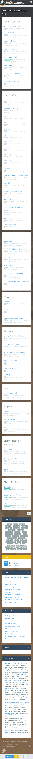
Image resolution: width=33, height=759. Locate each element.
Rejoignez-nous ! (11, 743)
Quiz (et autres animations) (14, 273)
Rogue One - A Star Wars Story (15, 191)
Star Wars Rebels (10, 224)
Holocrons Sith (9, 634)
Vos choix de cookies (22, 741)
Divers (15, 524)
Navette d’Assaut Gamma (12, 688)
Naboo (18, 732)
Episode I (7, 116)
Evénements (9, 532)
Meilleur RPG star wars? (11, 602)
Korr (23, 672)
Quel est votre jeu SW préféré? (13, 600)
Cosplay (7, 257)
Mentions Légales (11, 741)
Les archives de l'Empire (11, 639)
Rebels (16, 539)
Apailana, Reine (9, 730)
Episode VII (8, 154)
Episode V (7, 141)
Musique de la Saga (11, 108)
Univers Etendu (10, 549)
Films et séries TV (10, 459)
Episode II (7, 122)
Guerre (7, 707)
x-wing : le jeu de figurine (12, 597)
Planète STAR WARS (15, 2)
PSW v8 (4, 741)
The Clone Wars (10, 547)
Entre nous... (8, 241)
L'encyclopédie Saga (11, 82)
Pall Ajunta (8, 663)
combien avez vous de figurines (13, 589)
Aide (16, 756)
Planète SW (22, 537)
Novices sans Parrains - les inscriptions (15, 636)
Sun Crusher (8, 680)
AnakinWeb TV (9, 65)
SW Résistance (21, 545)
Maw (27, 684)
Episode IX (8, 168)
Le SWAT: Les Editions (12, 375)
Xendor (9, 671)
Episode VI (8, 148)
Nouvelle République (11, 713)
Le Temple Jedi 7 (9, 616)
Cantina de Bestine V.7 (11, 631)
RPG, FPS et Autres (10, 360)
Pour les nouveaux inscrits (13, 49)
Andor (9, 524)
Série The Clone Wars (11, 218)
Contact (4, 743)
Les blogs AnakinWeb (12, 73)
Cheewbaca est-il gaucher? (12, 594)
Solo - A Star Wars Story (12, 199)
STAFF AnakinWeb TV (11, 57)
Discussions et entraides (13, 344)
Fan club (17, 532)
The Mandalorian (22, 547)
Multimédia (24, 536)
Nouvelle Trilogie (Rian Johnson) (16, 175)
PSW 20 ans (9, 539)
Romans (7, 301)
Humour (24, 532)
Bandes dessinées (10, 310)
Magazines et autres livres (13, 318)
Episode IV (8, 135)
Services (10, 543)
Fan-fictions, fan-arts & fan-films (15, 249)
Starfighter (11, 545)
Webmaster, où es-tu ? (11, 584)
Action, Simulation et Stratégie (15, 352)
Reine (6, 732)
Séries (24, 541)
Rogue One (23, 539)
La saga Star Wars (10, 100)
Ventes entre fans (10, 427)
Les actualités (9, 33)
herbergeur (8, 592)
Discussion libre (10, 487)
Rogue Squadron (10, 541)
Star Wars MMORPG (11, 368)
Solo (16, 543)
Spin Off (7, 183)
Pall (18, 663)
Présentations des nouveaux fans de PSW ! (16, 577)
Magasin (8, 536)
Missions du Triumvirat (11, 623)
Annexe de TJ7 (9, 628)
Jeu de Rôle (9, 534)
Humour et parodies (11, 393)
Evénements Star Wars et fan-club (16, 281)
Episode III (8, 129)
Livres (6, 469)
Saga (19, 541)
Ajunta (18, 676)
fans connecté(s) (14, 564)
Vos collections (9, 419)
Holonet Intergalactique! (12, 621)
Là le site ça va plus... (11, 587)
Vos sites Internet (10, 503)
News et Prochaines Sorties (14, 336)
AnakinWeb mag (10, 41)
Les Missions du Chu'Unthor (12, 626)
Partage (9, 756)
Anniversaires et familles (13, 495)
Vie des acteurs (21, 549)
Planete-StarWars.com (12, 26)
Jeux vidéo (8, 449)
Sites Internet (9, 265)
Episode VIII (8, 160)
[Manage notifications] (29, 745)
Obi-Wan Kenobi (12, 537)
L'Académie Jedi (9, 618)
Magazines (15, 536)
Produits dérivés (10, 411)
